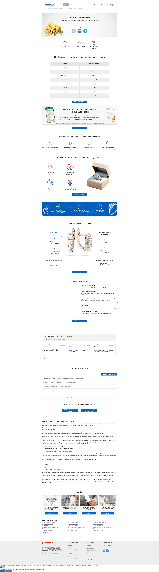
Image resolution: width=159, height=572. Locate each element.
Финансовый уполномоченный (91, 547)
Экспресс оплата (112, 5)
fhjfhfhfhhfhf (8, 571)
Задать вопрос (107, 542)
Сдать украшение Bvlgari (73, 522)
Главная (44, 8)
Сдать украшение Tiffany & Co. (99, 522)
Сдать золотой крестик (98, 530)
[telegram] (104, 551)
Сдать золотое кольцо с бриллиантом (76, 528)
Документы (89, 545)
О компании (90, 542)
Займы (59, 4)
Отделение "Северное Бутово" (89, 291)
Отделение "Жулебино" (87, 305)
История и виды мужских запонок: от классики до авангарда (51, 508)
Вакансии (89, 557)
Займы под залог (73, 542)
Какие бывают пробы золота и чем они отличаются (107, 508)
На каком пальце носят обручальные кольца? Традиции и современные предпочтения (89, 508)
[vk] (107, 551)
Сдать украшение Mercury (73, 524)
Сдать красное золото (98, 524)
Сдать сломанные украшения (48, 522)
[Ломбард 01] (49, 542)
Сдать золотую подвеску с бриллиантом (102, 527)
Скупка (65, 4)
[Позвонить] (79, 31)
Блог (88, 554)
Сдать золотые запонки (47, 530)
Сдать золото (69, 8)
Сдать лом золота (97, 528)
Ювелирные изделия (73, 549)
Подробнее (116, 288)
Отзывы (89, 555)
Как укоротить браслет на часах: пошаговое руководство (70, 508)
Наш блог (79, 492)
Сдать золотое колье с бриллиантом (50, 527)
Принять (2, 571)
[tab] (79, 378)
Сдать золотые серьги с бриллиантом (50, 528)
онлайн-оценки (83, 453)
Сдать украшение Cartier (47, 524)
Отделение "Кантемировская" (88, 311)
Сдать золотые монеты (79, 8)
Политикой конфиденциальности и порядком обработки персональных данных (79, 565)
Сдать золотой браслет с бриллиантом (76, 527)
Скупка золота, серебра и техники (55, 8)
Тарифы (70, 545)
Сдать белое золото (46, 525)
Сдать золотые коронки (73, 525)
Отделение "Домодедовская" (88, 285)
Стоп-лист (89, 559)
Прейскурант (71, 547)
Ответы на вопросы (91, 550)
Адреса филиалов (91, 552)
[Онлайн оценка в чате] (85, 31)
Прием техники (74, 4)
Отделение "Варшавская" (87, 299)
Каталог (83, 4)
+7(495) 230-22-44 (107, 545)
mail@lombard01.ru (107, 547)
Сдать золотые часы (72, 530)
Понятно (2, 567)
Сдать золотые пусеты (98, 525)
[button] (44, 358)
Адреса (88, 4)
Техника (70, 550)
